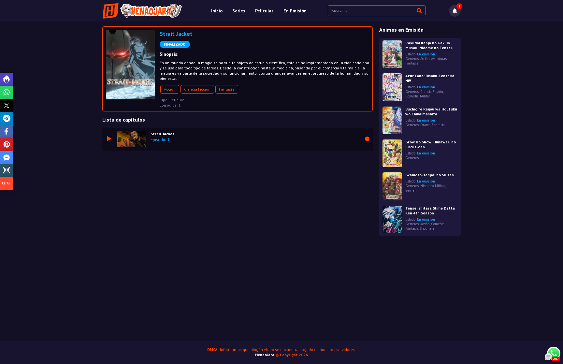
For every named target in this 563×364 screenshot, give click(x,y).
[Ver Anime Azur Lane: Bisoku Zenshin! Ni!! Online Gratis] (392, 87)
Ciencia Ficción (197, 89)
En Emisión (295, 11)
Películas (264, 11)
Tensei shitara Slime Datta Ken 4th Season (430, 210)
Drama (425, 125)
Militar (425, 96)
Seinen (411, 190)
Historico (427, 185)
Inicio (217, 11)
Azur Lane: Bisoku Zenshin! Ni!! (429, 78)
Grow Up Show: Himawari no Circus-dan (430, 144)
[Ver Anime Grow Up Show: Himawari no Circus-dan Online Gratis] (392, 153)
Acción (170, 89)
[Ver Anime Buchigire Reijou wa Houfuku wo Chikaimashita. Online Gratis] (392, 120)
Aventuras (439, 58)
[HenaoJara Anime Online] (142, 11)
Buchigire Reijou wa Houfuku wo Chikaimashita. (431, 111)
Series (238, 11)
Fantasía (227, 89)
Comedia (412, 96)
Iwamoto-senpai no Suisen (429, 174)
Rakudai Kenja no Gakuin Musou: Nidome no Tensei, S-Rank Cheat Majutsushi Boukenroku (431, 45)
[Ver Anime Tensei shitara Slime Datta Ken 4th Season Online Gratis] (392, 219)
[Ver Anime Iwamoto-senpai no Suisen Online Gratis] (392, 186)
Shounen (427, 228)
